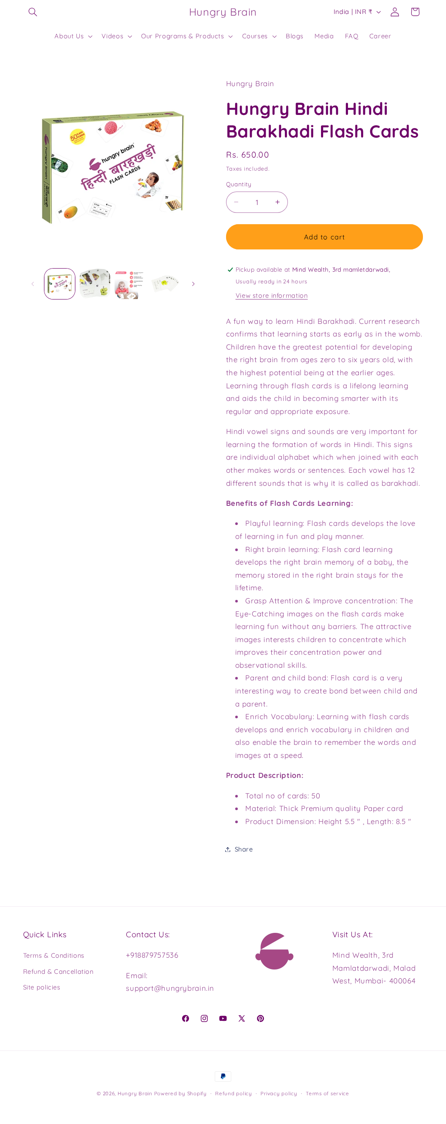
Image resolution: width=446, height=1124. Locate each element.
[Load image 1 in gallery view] (59, 284)
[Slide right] (193, 283)
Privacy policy (278, 1093)
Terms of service (327, 1093)
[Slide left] (32, 283)
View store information (272, 295)
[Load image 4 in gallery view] (165, 284)
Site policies (42, 987)
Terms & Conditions (53, 955)
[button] (33, 12)
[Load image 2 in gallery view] (95, 284)
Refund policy (233, 1093)
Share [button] (244, 849)
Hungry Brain (135, 1093)
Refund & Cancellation (58, 971)
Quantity (239, 184)
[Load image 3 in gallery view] (130, 284)
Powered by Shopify (180, 1093)
